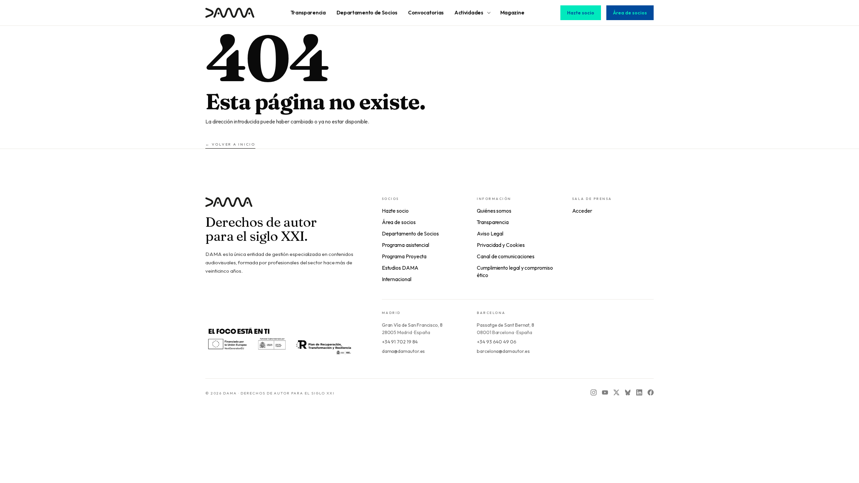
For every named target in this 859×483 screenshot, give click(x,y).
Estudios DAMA (400, 267)
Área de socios (630, 13)
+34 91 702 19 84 (400, 342)
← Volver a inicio (230, 144)
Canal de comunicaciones (506, 256)
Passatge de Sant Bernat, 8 (505, 325)
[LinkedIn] (639, 392)
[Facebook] (651, 392)
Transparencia (493, 222)
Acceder (582, 210)
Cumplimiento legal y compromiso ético (515, 271)
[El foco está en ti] (279, 340)
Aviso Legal (490, 233)
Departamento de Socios (410, 233)
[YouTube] (605, 392)
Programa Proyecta (404, 256)
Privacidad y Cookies (500, 244)
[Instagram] (594, 392)
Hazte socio (580, 13)
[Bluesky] (628, 392)
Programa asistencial (405, 244)
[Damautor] (280, 206)
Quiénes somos (494, 210)
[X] (616, 392)
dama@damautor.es (403, 351)
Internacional (396, 279)
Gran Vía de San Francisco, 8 (412, 325)
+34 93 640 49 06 (496, 342)
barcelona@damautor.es (503, 351)
